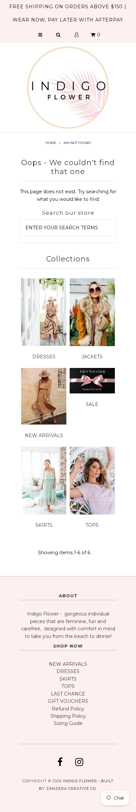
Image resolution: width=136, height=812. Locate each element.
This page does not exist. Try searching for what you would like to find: (68, 195)
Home (51, 143)
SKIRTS (43, 525)
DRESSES (43, 357)
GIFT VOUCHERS (68, 701)
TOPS (92, 525)
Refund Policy (68, 709)
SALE (92, 404)
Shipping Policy (68, 716)
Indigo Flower (80, 781)
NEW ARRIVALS (44, 435)
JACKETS (92, 357)
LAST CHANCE (68, 694)
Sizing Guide (68, 723)
